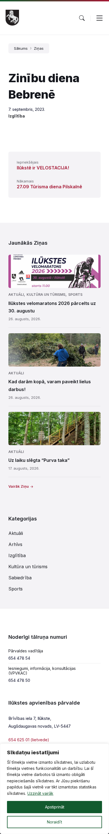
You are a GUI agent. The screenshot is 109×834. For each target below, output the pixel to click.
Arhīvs (15, 544)
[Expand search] (81, 18)
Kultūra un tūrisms (46, 294)
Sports (75, 294)
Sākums (21, 48)
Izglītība (16, 116)
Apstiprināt (54, 807)
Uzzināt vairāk (40, 793)
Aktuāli (16, 294)
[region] (54, 788)
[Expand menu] (99, 18)
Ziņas (39, 48)
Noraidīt (54, 822)
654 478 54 (19, 658)
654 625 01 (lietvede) (28, 739)
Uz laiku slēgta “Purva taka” (39, 460)
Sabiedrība (20, 577)
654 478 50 (19, 680)
